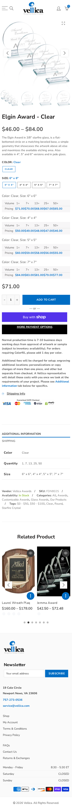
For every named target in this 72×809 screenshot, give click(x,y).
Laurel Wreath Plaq (16, 603)
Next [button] (64, 53)
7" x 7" (53, 184)
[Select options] (30, 596)
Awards (62, 495)
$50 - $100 (37, 504)
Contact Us (10, 752)
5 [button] (40, 622)
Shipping (8, 441)
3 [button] (32, 622)
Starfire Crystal (11, 508)
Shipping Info (16, 394)
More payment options (34, 327)
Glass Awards (40, 500)
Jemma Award (47, 603)
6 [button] (44, 622)
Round (59, 504)
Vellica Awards (22, 491)
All (54, 495)
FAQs (6, 745)
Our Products (58, 500)
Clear (9, 169)
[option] (36, 53)
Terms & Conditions (15, 729)
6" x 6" (9, 184)
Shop (6, 716)
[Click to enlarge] (63, 23)
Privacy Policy (11, 735)
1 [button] (25, 622)
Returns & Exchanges (16, 758)
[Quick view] (30, 553)
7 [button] (48, 622)
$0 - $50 (22, 504)
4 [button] (36, 622)
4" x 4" (24, 184)
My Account (10, 722)
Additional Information (21, 434)
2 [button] (28, 622)
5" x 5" (38, 184)
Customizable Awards (15, 500)
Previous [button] (7, 53)
